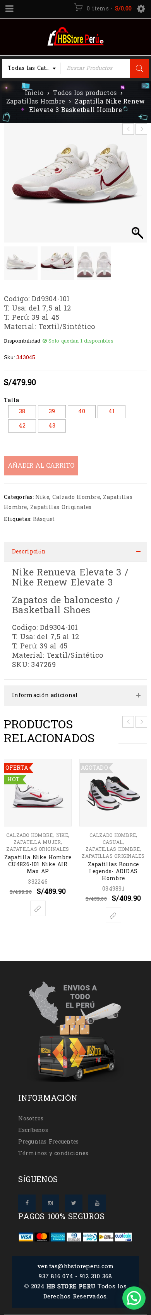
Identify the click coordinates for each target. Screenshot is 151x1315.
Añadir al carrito (41, 465)
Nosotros (30, 1118)
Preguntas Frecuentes (48, 1142)
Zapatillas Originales (60, 507)
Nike (42, 497)
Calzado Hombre (76, 497)
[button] (137, 187)
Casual (113, 842)
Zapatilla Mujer (37, 842)
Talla (11, 400)
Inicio (34, 93)
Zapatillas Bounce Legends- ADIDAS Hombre (113, 871)
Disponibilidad (22, 341)
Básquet (44, 519)
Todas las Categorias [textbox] (34, 68)
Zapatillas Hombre (35, 101)
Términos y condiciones (53, 1153)
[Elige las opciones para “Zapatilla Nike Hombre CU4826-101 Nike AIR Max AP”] (38, 908)
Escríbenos (33, 1130)
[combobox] (31, 68)
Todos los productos (85, 93)
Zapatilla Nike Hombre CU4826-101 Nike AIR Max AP (37, 864)
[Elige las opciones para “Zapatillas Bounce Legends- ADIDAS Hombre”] (113, 915)
